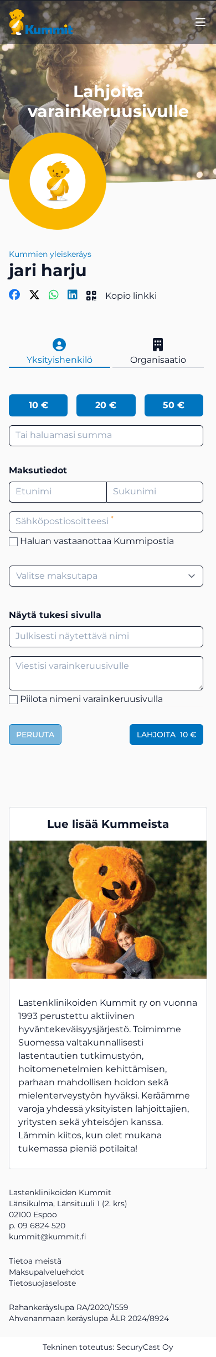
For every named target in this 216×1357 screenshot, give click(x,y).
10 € (38, 405)
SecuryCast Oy (144, 1347)
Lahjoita (166, 735)
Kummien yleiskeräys (50, 254)
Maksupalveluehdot (46, 1272)
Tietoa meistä (35, 1261)
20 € (105, 405)
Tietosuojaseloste (42, 1283)
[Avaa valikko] (200, 22)
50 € (173, 405)
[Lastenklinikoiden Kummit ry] (41, 22)
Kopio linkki (131, 296)
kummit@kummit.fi (47, 1237)
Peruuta (35, 735)
